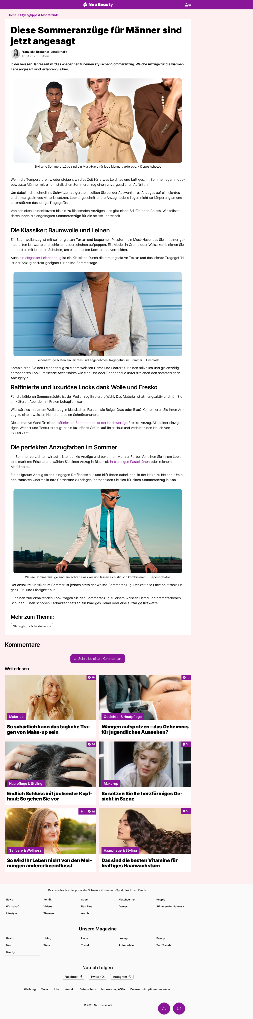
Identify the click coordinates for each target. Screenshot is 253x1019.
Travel (85, 945)
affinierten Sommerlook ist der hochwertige (93, 423)
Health (10, 938)
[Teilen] (164, 1009)
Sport (84, 899)
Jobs (56, 989)
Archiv (85, 913)
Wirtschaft (12, 906)
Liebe (84, 938)
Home (12, 15)
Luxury (123, 938)
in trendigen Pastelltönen (130, 462)
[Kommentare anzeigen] (179, 1009)
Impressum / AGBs (113, 989)
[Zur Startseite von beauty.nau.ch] (98, 4)
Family (160, 938)
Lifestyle (11, 913)
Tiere (46, 945)
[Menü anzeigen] (188, 4)
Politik (47, 899)
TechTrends (163, 945)
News (9, 899)
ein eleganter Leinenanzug (40, 258)
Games (123, 906)
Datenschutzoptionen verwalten (151, 989)
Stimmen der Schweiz (170, 906)
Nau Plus (86, 906)
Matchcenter (127, 899)
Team (44, 989)
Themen (48, 913)
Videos (47, 906)
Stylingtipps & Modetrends (39, 15)
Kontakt (70, 989)
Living (47, 938)
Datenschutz (88, 989)
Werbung (30, 989)
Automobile (126, 945)
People (160, 899)
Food (9, 945)
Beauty (10, 952)
